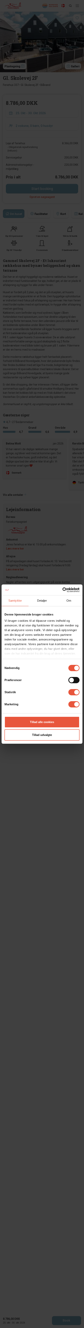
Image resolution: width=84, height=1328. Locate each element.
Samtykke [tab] (15, 600)
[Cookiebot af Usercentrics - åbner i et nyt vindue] (62, 589)
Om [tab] (68, 600)
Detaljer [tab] (42, 600)
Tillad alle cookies (42, 722)
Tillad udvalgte (42, 735)
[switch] (74, 680)
